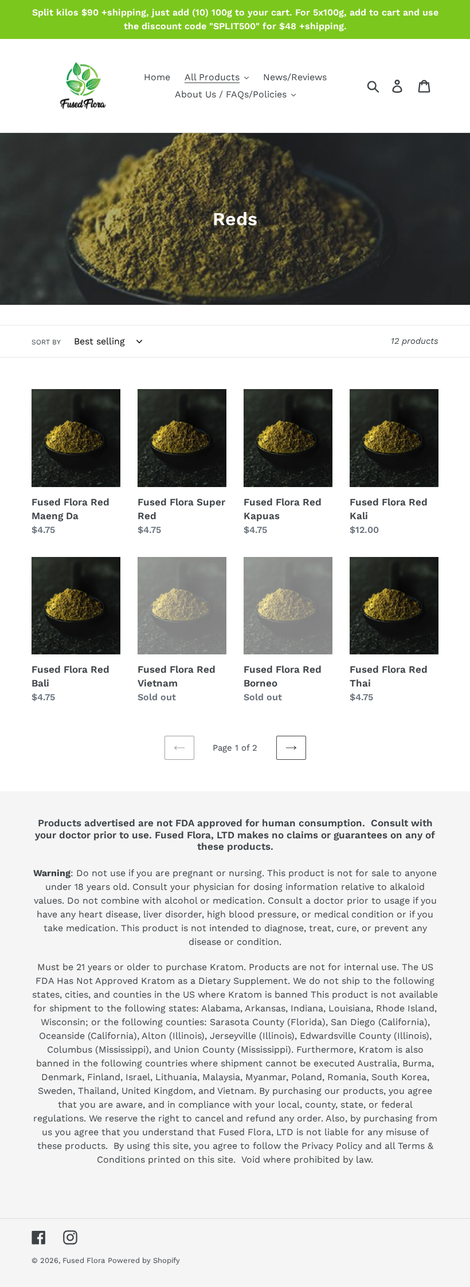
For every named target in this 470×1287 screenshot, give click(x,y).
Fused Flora (83, 1260)
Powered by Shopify (144, 1260)
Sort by (46, 342)
